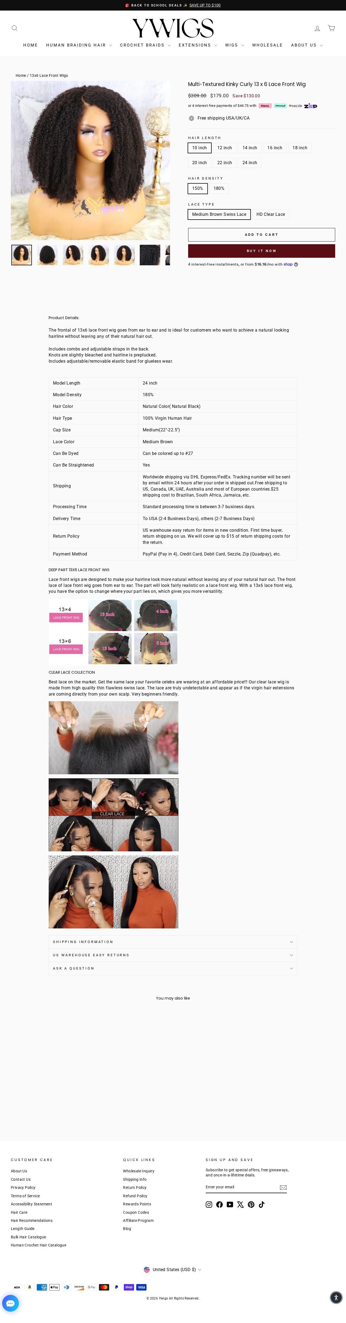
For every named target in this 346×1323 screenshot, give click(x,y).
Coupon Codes (136, 1212)
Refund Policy (135, 1196)
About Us (305, 45)
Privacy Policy (23, 1187)
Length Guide (23, 1228)
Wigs (232, 45)
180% (219, 188)
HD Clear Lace (271, 214)
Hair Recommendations (31, 1220)
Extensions (196, 45)
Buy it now (262, 251)
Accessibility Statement (31, 1204)
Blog (127, 1228)
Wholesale (267, 45)
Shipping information (83, 942)
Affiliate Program (138, 1220)
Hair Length (204, 138)
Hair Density (206, 178)
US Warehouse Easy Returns (91, 955)
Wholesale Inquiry (138, 1171)
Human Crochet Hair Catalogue (38, 1245)
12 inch (224, 147)
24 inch (249, 162)
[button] (336, 1297)
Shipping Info (135, 1179)
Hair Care (19, 1212)
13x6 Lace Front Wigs (49, 75)
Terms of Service (25, 1196)
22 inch (224, 162)
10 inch (199, 147)
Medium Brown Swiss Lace (219, 214)
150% (197, 188)
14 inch (249, 147)
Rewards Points (137, 1204)
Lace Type (201, 204)
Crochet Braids (143, 45)
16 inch (274, 147)
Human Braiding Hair (77, 45)
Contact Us (21, 1179)
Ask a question (74, 968)
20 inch (199, 162)
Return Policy (135, 1187)
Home (30, 45)
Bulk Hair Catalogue (28, 1237)
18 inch (299, 147)
